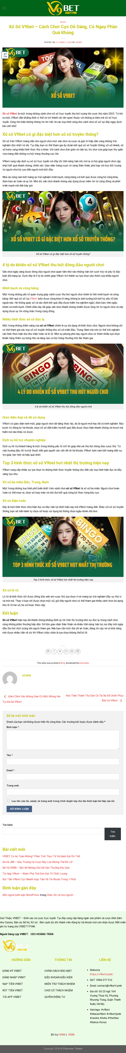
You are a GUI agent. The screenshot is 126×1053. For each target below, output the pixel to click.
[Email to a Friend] (66, 651)
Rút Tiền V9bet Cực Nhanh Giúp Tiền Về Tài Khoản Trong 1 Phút (39, 879)
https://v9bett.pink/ (101, 974)
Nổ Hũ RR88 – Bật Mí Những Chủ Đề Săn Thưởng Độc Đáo (36, 867)
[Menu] (4, 8)
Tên (10, 755)
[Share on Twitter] (60, 651)
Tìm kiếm (7, 825)
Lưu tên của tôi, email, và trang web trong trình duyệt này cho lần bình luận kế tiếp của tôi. (63, 801)
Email (10, 770)
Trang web (13, 785)
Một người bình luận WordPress (20, 895)
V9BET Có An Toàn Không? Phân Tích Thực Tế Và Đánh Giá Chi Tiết (41, 856)
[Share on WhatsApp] (48, 651)
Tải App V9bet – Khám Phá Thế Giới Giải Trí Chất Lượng (34, 873)
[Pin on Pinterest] (72, 651)
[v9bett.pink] (63, 8)
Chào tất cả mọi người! (60, 895)
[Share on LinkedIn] (78, 651)
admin (79, 42)
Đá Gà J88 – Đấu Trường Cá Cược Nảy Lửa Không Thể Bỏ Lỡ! (37, 862)
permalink (84, 663)
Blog (63, 22)
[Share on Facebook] (54, 651)
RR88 (62, 1034)
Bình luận (13, 727)
